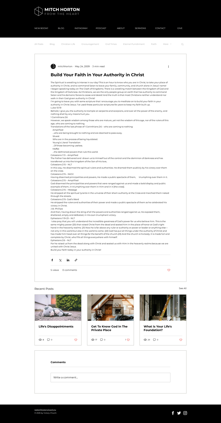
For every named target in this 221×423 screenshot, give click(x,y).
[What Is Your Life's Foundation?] (163, 308)
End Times (111, 44)
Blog (52, 44)
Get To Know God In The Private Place (109, 328)
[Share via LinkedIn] (68, 260)
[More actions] (168, 66)
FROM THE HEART (61, 14)
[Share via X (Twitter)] (60, 260)
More (165, 44)
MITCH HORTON (62, 9)
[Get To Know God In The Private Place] (110, 308)
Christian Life (68, 44)
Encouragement (90, 44)
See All (183, 288)
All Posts (38, 44)
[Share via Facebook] (52, 260)
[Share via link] (75, 260)
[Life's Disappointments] (58, 308)
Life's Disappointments (56, 326)
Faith (154, 44)
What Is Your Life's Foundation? (158, 328)
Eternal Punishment (134, 44)
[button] (182, 44)
